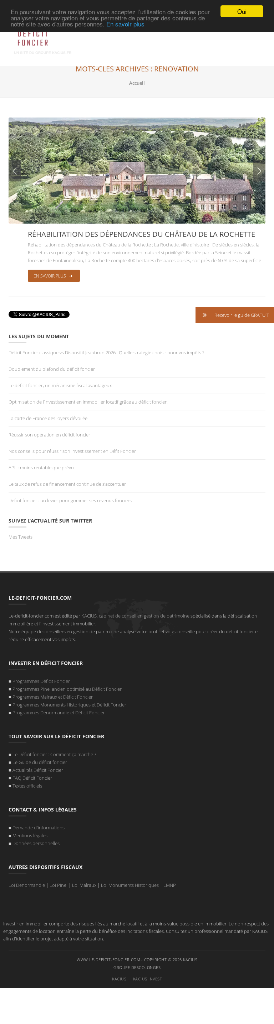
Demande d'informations (38, 827)
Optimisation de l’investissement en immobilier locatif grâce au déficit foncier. (88, 402)
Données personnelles (36, 843)
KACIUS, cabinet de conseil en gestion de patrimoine (135, 616)
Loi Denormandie (27, 885)
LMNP (169, 885)
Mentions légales (29, 835)
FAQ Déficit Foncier (32, 778)
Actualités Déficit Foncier (37, 770)
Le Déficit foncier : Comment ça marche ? (54, 754)
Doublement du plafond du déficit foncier (52, 369)
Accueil (137, 83)
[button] (235, 315)
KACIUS (119, 978)
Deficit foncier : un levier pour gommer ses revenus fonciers (70, 500)
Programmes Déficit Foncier (41, 681)
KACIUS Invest (147, 978)
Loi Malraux (84, 885)
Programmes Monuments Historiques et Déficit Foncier (69, 704)
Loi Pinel (58, 885)
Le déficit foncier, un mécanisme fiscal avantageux (60, 385)
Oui (242, 11)
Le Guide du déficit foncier (39, 762)
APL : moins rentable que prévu (42, 467)
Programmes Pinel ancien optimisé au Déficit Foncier (67, 689)
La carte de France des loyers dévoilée (48, 418)
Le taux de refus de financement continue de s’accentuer (67, 484)
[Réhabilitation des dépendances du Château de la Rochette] (137, 170)
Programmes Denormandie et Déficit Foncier (58, 712)
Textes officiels (27, 786)
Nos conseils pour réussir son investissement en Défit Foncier (72, 451)
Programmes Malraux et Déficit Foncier (52, 697)
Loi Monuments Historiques (130, 885)
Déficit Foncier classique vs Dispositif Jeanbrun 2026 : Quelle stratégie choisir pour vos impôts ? (106, 352)
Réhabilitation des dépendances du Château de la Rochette (141, 234)
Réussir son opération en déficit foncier (50, 434)
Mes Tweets (20, 537)
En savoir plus (125, 23)
